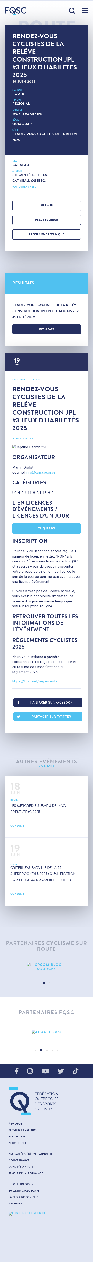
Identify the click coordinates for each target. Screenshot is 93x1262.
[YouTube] (45, 1071)
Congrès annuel (21, 1167)
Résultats (46, 329)
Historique (17, 1137)
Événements (20, 379)
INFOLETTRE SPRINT (22, 1184)
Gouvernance (19, 1160)
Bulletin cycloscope (24, 1191)
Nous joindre (19, 1143)
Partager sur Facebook (51, 702)
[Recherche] (72, 11)
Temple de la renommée (26, 1173)
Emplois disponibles (24, 1197)
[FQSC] (15, 10)
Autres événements (46, 761)
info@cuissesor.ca (41, 472)
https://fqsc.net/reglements (35, 681)
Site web (46, 206)
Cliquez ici (46, 528)
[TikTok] (75, 1071)
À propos (15, 1124)
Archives (15, 1204)
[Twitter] (60, 1071)
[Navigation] (85, 10)
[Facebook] (17, 1071)
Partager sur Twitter (51, 716)
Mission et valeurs (23, 1130)
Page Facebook (46, 220)
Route (18, 93)
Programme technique (46, 234)
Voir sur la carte (24, 187)
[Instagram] (30, 1071)
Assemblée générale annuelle (31, 1154)
